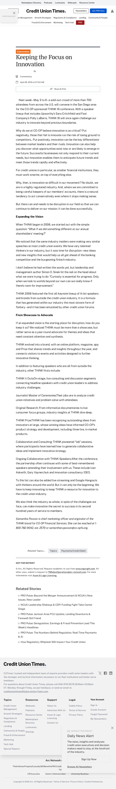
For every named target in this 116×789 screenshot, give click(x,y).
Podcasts (48, 3)
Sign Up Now (88, 759)
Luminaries (60, 3)
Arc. (32, 782)
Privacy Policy (76, 715)
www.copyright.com (85, 568)
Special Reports (12, 749)
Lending (8, 726)
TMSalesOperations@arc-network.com (67, 572)
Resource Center (87, 3)
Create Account (98, 710)
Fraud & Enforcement (14, 735)
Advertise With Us (56, 710)
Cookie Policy (75, 706)
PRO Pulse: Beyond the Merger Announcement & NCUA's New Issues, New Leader (55, 597)
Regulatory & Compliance (10, 720)
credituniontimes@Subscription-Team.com (26, 691)
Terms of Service (77, 710)
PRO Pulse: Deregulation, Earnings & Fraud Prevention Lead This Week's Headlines (56, 625)
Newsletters (81, 11)
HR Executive (33, 774)
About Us (51, 706)
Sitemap (29, 732)
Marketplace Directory (31, 3)
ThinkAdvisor (18, 766)
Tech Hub (8, 744)
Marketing (9, 739)
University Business (80, 774)
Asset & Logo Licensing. (45, 575)
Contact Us (52, 723)
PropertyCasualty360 (34, 766)
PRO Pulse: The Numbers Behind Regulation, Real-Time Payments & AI (57, 634)
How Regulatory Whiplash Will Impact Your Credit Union (53, 641)
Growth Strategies (13, 713)
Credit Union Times (61, 768)
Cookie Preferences (94, 782)
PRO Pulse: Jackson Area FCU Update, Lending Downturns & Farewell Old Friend (54, 616)
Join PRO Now (98, 11)
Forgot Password (99, 714)
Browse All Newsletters (79, 766)
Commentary (23, 52)
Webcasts (72, 3)
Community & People (14, 730)
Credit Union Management (10, 707)
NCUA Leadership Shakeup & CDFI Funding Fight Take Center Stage (55, 606)
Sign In (94, 705)
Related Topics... (36, 550)
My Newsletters (99, 719)
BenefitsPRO (50, 766)
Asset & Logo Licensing (54, 716)
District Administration (55, 774)
